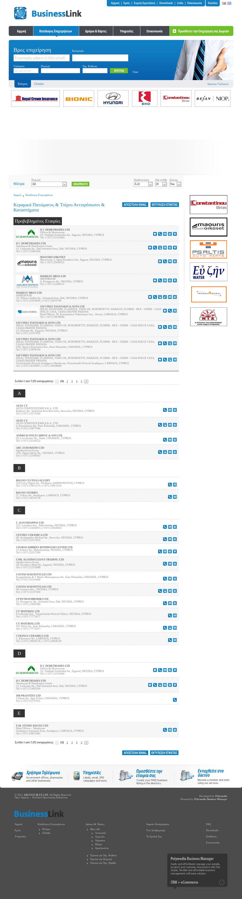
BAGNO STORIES (27, 492)
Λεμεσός (99, 836)
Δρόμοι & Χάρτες (95, 824)
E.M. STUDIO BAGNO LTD (32, 725)
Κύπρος (46, 829)
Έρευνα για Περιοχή (101, 859)
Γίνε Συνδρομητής (155, 830)
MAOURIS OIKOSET (52, 257)
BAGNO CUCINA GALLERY (33, 480)
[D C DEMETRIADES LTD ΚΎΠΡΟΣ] (27, 673)
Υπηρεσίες (20, 836)
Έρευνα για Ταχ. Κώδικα (103, 855)
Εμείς (18, 830)
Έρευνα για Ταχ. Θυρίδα (103, 863)
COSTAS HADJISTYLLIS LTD (34, 574)
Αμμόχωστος (102, 848)
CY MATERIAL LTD (28, 611)
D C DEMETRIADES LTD (55, 229)
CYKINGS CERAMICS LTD (32, 636)
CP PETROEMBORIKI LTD (32, 599)
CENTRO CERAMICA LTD (32, 535)
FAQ (208, 824)
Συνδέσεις (211, 836)
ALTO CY (22, 405)
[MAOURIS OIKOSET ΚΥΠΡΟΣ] (27, 270)
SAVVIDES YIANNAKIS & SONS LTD (62, 306)
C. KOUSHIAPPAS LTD (30, 522)
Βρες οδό (95, 829)
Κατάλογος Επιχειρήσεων (39, 195)
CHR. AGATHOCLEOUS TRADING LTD (40, 559)
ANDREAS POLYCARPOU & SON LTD (39, 435)
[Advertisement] (121, 142)
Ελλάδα (39, 84)
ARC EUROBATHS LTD (30, 448)
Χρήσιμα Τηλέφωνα (218, 84)
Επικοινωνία (213, 842)
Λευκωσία (100, 833)
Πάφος (98, 844)
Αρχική (17, 195)
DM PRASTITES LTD (28, 695)
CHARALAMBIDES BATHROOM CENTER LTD (44, 547)
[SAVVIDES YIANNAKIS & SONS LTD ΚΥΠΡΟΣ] (27, 315)
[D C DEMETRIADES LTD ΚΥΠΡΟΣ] (27, 236)
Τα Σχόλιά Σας (154, 836)
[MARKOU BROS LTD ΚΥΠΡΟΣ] (27, 287)
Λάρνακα (100, 840)
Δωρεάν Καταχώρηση (157, 824)
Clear (135, 72)
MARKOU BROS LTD (53, 276)
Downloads (212, 830)
